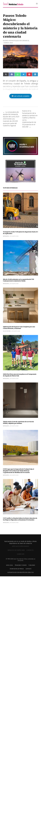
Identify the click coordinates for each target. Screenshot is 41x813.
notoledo (15, 40)
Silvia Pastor (6, 331)
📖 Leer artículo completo (20, 96)
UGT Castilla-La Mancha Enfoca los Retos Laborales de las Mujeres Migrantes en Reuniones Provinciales (20, 519)
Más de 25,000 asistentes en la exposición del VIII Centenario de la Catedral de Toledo (18, 280)
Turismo (25, 40)
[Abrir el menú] (37, 3)
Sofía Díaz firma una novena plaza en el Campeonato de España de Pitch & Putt (19, 375)
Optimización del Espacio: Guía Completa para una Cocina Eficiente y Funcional (19, 327)
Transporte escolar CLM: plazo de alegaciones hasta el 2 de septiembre (20, 232)
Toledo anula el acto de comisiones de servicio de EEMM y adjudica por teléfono (18, 422)
